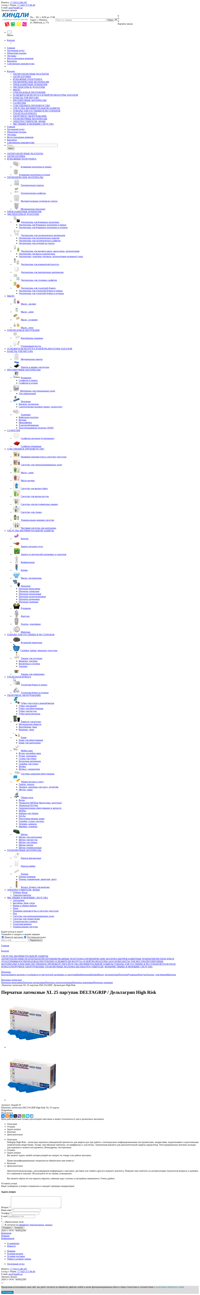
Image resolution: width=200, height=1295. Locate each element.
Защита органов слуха (20, 974)
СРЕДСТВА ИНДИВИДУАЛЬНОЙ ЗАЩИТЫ (36, 108)
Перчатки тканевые (103, 982)
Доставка (11, 55)
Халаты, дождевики (156, 974)
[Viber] (19, 1116)
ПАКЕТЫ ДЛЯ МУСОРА (26, 97)
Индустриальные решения (20, 58)
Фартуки (142, 974)
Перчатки (123, 974)
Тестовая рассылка (36, 937)
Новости (11, 1246)
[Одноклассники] (7, 1116)
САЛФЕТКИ (19, 103)
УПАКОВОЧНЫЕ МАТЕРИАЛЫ (30, 118)
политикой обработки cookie (170, 1287)
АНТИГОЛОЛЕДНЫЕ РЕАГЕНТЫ (31, 74)
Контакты (12, 61)
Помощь (5, 1236)
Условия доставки (16, 1256)
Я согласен (7, 1292)
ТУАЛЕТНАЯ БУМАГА (25, 113)
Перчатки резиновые (82, 982)
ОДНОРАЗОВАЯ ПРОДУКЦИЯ (29, 92)
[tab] (100, 1110)
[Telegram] (31, 1116)
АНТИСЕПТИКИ (22, 76)
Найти (10, 148)
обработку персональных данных (35, 1225)
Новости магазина (14, 937)
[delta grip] (32, 1047)
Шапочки (171, 974)
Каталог (11, 40)
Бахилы (5, 974)
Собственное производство (20, 63)
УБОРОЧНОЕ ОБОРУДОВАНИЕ (30, 116)
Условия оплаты (15, 1253)
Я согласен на (28, 1225)
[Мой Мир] (11, 1116)
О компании (13, 1243)
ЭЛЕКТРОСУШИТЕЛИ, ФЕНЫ (29, 121)
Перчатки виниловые (12, 982)
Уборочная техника (16, 53)
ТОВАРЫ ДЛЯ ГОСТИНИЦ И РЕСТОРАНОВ (36, 111)
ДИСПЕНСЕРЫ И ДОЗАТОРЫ (29, 87)
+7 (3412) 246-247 (18, 2)
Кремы (93, 974)
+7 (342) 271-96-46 (26, 5)
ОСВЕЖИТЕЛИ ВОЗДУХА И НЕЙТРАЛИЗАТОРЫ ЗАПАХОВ (45, 95)
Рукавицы (133, 974)
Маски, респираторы (107, 974)
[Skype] (27, 1116)
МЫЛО (16, 89)
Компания (6, 1233)
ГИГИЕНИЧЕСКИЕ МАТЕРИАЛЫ (31, 82)
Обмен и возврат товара (19, 1259)
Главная (11, 48)
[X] (15, 1116)
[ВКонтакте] (3, 1116)
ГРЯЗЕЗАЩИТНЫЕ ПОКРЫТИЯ (30, 84)
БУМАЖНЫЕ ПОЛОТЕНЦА (27, 79)
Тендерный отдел (15, 50)
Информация (7, 1238)
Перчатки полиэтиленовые (58, 982)
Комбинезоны (83, 974)
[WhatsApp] (23, 1116)
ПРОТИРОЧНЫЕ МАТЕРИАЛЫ (29, 100)
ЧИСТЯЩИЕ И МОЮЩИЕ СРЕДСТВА (33, 124)
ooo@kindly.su (15, 7)
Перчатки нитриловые (34, 982)
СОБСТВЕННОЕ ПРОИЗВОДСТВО (31, 105)
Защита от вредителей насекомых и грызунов (53, 974)
